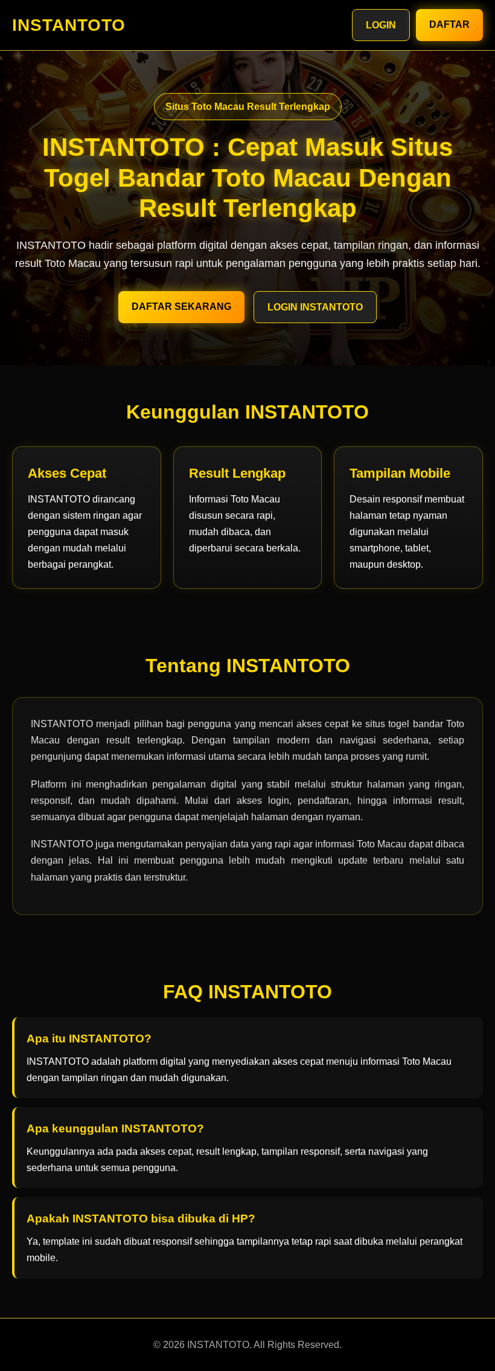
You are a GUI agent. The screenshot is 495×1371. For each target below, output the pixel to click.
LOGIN (381, 25)
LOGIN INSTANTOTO (315, 307)
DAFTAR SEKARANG (181, 306)
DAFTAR (449, 24)
